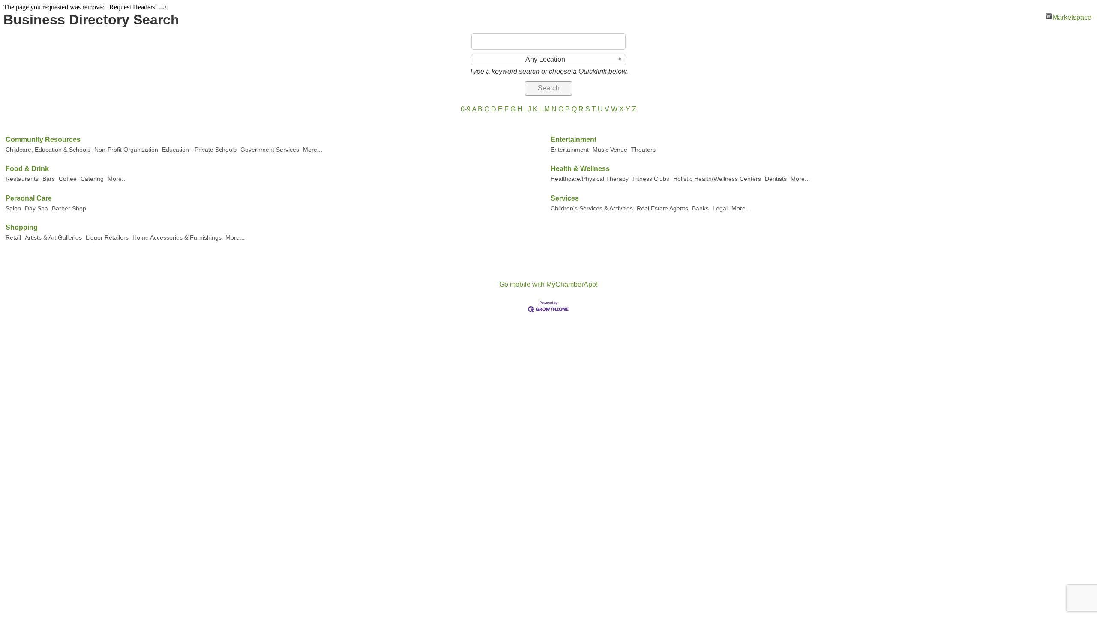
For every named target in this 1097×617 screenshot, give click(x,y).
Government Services (269, 150)
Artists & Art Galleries (53, 237)
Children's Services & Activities (592, 208)
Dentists (776, 179)
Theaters (643, 150)
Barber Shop (69, 208)
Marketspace (1071, 16)
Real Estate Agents (662, 208)
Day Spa (36, 208)
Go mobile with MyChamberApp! (548, 284)
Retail (13, 237)
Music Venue (610, 150)
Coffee (68, 179)
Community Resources (43, 139)
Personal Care (29, 198)
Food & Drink (27, 168)
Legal (720, 208)
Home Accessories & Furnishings (177, 237)
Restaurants (22, 179)
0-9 (466, 109)
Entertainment (573, 139)
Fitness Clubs (650, 179)
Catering (92, 179)
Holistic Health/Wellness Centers (717, 179)
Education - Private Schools (199, 150)
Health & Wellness (580, 168)
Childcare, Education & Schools (48, 150)
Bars (48, 179)
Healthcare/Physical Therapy (590, 179)
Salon (13, 208)
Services (565, 198)
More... (312, 150)
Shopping (22, 227)
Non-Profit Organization (126, 150)
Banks (700, 208)
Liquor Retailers (107, 237)
